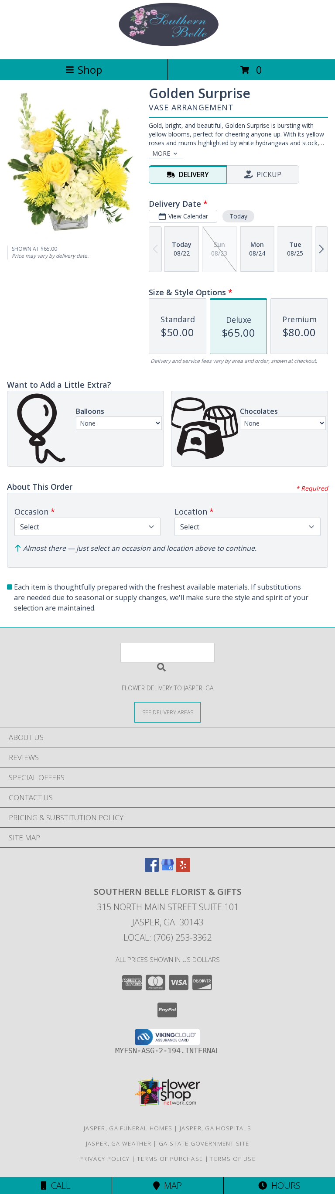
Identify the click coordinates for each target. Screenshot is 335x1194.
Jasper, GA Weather (118, 1143)
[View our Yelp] (183, 869)
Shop (90, 69)
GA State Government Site (204, 1143)
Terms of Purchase (170, 1159)
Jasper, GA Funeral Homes (128, 1128)
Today (238, 216)
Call (58, 1185)
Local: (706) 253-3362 (167, 937)
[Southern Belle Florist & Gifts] (167, 46)
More (161, 153)
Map (171, 1185)
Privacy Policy (104, 1159)
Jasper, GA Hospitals (215, 1128)
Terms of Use (233, 1159)
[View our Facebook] (152, 869)
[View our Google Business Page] (167, 869)
